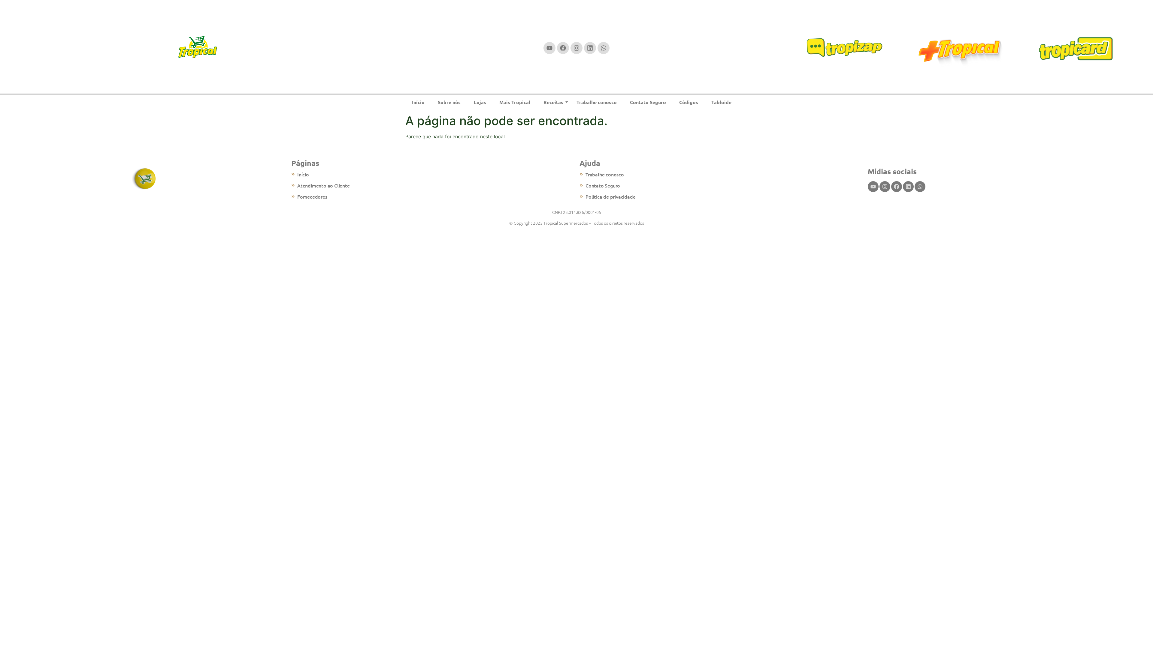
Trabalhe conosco (596, 102)
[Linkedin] (590, 48)
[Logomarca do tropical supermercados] (197, 47)
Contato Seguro (648, 102)
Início (418, 102)
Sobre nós (449, 102)
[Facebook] (563, 48)
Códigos (688, 102)
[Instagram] (576, 48)
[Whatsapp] (604, 48)
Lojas (480, 102)
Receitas (553, 102)
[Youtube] (549, 48)
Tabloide (721, 102)
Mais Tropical (514, 102)
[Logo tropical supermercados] (144, 179)
